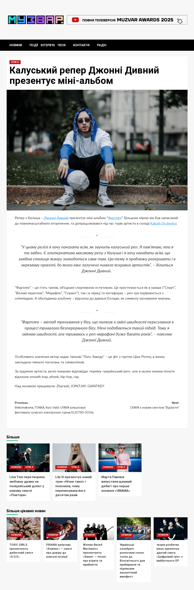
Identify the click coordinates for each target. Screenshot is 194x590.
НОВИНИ (15, 45)
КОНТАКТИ (81, 45)
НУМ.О (15, 62)
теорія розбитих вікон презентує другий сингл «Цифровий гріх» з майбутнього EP (169, 552)
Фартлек (114, 218)
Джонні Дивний (56, 218)
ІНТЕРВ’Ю (48, 45)
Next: (154, 405)
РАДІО (101, 45)
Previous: (54, 407)
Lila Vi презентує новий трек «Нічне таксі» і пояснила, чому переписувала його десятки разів (73, 486)
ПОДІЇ (34, 45)
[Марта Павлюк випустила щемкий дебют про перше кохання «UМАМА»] (120, 457)
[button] (185, 45)
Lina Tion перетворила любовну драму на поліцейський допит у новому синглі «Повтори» (27, 486)
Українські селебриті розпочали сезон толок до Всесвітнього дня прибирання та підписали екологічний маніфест (132, 560)
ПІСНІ (62, 45)
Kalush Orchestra (163, 223)
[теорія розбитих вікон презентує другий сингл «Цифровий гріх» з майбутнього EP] (171, 528)
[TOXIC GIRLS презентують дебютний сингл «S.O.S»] (24, 528)
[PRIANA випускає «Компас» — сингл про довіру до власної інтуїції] (60, 528)
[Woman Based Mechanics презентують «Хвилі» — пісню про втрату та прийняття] (97, 528)
